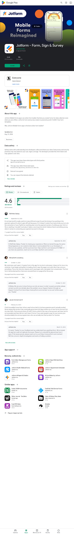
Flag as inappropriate (13, 413)
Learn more (15, 84)
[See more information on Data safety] (17, 145)
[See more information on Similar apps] (17, 384)
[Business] (9, 139)
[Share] (24, 65)
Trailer (37, 26)
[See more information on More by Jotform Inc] (24, 356)
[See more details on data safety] (11, 178)
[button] (10, 99)
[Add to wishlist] (29, 65)
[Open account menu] (70, 2)
